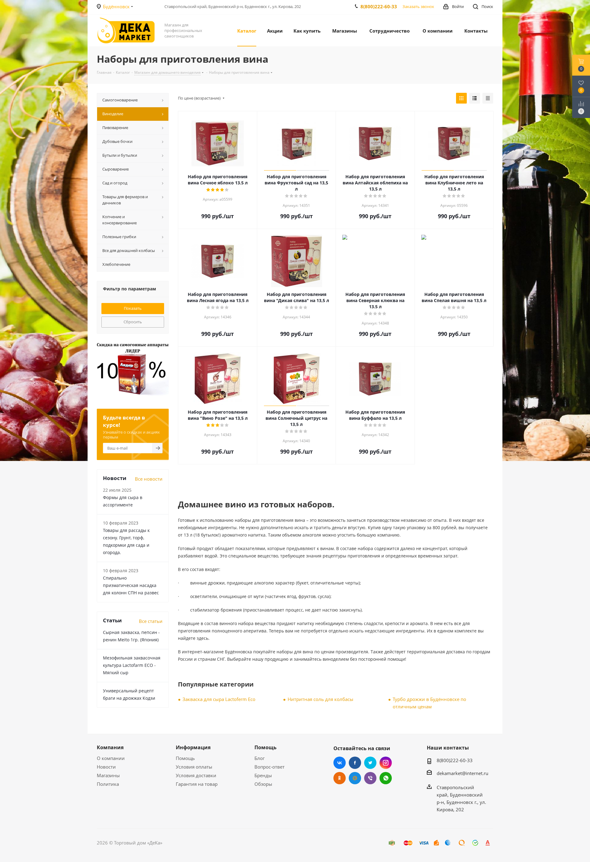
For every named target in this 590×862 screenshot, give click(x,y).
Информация (193, 747)
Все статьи (151, 621)
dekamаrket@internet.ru (462, 773)
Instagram (386, 763)
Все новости (149, 479)
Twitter (370, 763)
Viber (370, 778)
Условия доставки (196, 775)
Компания (110, 747)
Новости (106, 767)
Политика (108, 784)
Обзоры (263, 784)
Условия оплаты (194, 767)
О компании (111, 758)
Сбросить (133, 322)
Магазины (108, 775)
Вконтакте (339, 763)
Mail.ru (355, 778)
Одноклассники (339, 778)
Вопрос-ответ (269, 767)
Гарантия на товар (197, 784)
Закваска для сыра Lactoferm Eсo (219, 699)
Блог (259, 758)
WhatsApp (386, 778)
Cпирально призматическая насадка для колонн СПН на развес (131, 585)
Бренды (263, 775)
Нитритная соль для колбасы (320, 699)
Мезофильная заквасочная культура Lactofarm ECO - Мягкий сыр (131, 665)
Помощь (185, 758)
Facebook (355, 763)
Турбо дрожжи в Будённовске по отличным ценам (429, 703)
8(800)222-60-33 (378, 6)
